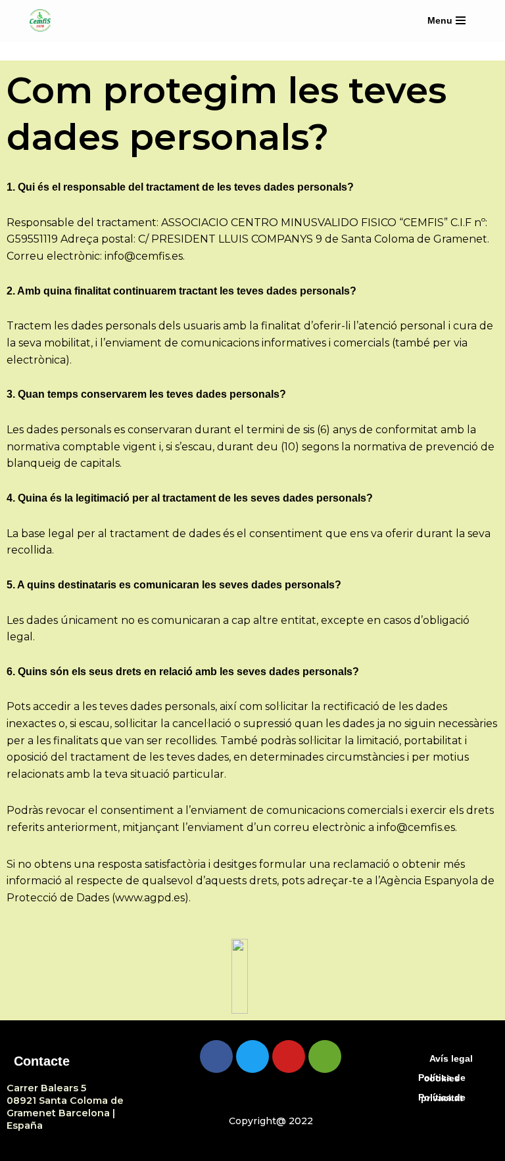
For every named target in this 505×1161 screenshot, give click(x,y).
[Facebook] (216, 1056)
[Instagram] (324, 1056)
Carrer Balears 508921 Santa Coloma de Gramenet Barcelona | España (65, 1106)
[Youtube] (288, 1056)
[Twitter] (252, 1056)
